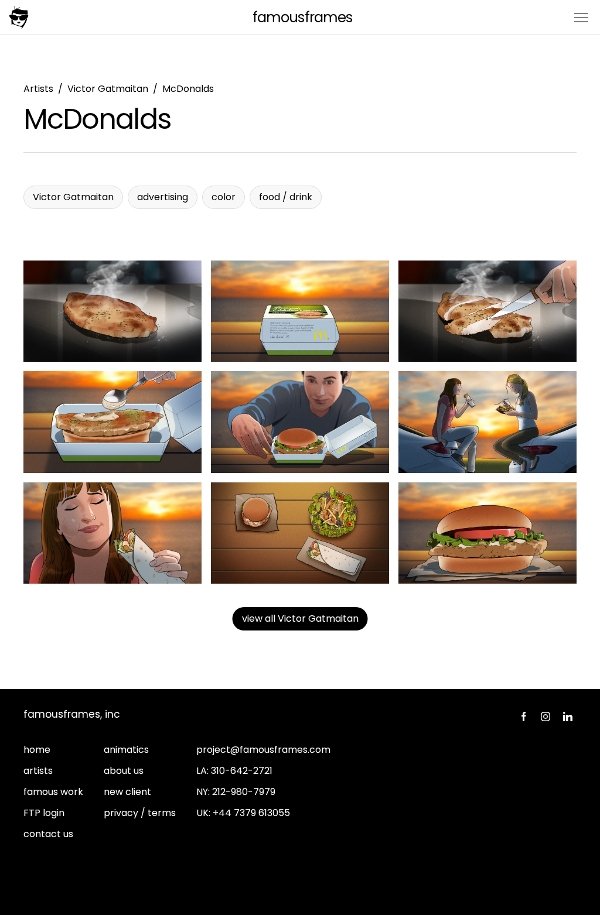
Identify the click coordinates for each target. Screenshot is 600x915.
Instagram (545, 716)
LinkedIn (568, 716)
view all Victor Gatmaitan (300, 618)
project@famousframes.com (263, 749)
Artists (38, 88)
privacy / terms (140, 813)
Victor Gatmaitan (107, 88)
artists (38, 770)
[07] (487, 421)
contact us (48, 834)
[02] (300, 311)
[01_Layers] (112, 311)
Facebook (523, 716)
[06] (300, 421)
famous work (53, 792)
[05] (112, 421)
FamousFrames (302, 17)
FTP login (43, 813)
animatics (126, 749)
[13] (487, 533)
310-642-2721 (241, 770)
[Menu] (581, 17)
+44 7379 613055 (251, 813)
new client (127, 792)
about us (124, 770)
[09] (112, 533)
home (36, 749)
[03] (487, 311)
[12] (300, 533)
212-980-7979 (243, 792)
